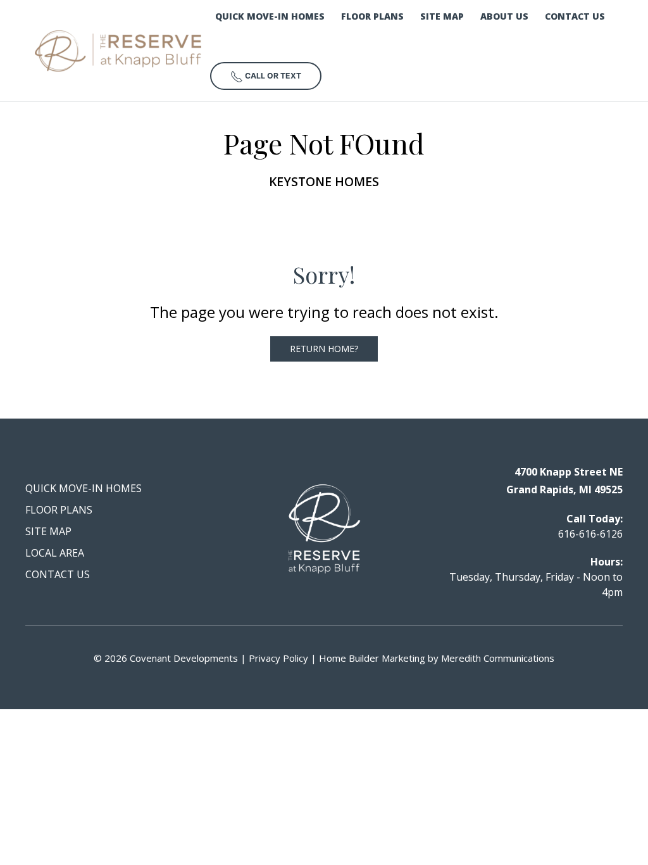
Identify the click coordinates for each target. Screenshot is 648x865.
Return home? (324, 349)
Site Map (442, 16)
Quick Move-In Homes (270, 16)
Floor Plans (58, 510)
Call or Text (272, 75)
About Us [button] (504, 16)
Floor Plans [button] (372, 16)
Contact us (575, 16)
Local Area (54, 553)
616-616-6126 (590, 534)
